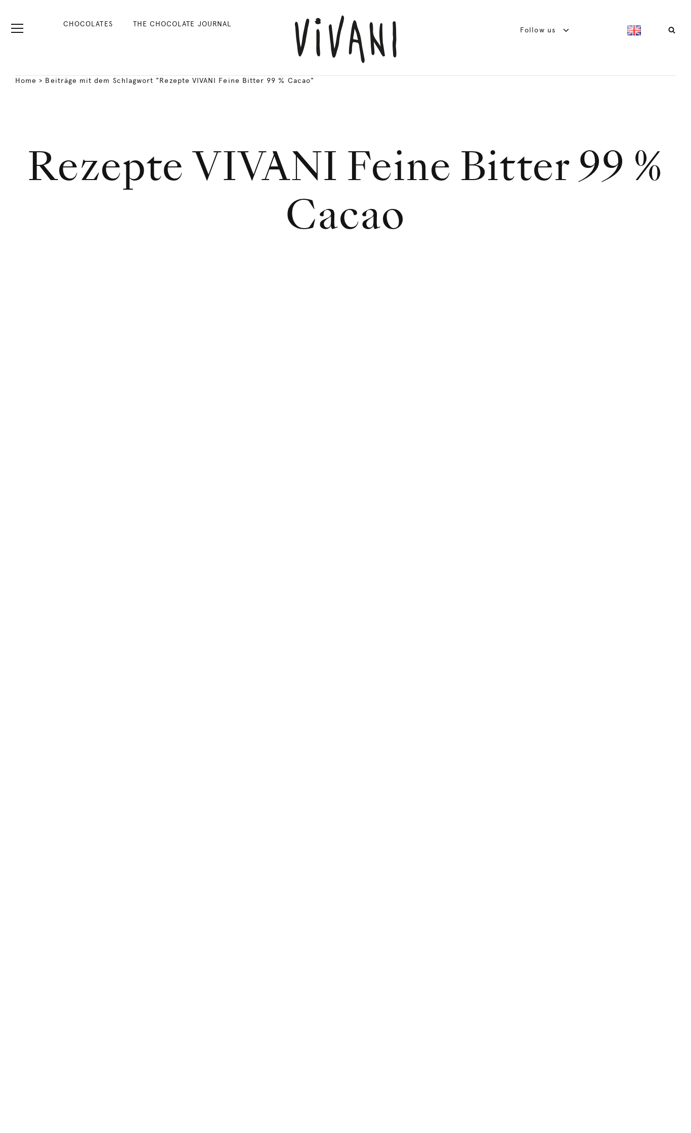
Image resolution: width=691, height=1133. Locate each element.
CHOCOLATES (88, 24)
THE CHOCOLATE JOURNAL (182, 24)
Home (25, 80)
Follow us (539, 30)
